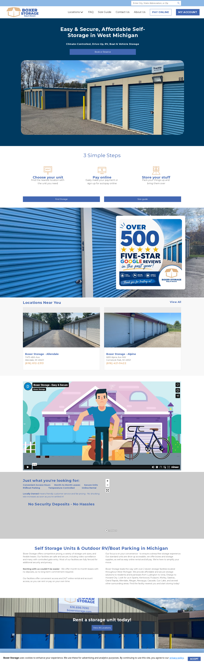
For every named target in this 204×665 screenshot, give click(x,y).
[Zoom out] (107, 485)
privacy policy (177, 657)
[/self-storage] (48, 173)
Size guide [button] (143, 199)
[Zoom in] (107, 481)
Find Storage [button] (61, 199)
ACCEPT (194, 658)
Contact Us (122, 12)
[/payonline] (102, 173)
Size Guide (104, 12)
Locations (74, 12)
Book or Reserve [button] (103, 52)
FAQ (91, 12)
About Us (139, 12)
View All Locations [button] (102, 628)
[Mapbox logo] (111, 530)
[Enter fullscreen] (107, 490)
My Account (187, 12)
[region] (142, 505)
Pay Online (160, 12)
